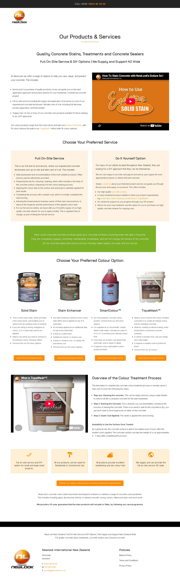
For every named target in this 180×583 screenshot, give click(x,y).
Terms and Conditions (128, 560)
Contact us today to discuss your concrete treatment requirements (90, 483)
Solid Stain (105, 198)
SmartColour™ (131, 198)
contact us (106, 184)
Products (71, 16)
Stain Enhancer (117, 198)
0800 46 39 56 (50, 564)
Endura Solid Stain (73, 125)
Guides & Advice (115, 16)
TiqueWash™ (45, 128)
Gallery (101, 16)
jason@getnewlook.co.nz (55, 570)
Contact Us (131, 16)
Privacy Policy (125, 566)
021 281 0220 (50, 567)
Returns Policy (125, 555)
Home (46, 16)
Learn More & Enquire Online (29, 358)
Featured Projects (87, 16)
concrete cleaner (119, 192)
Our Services (58, 16)
